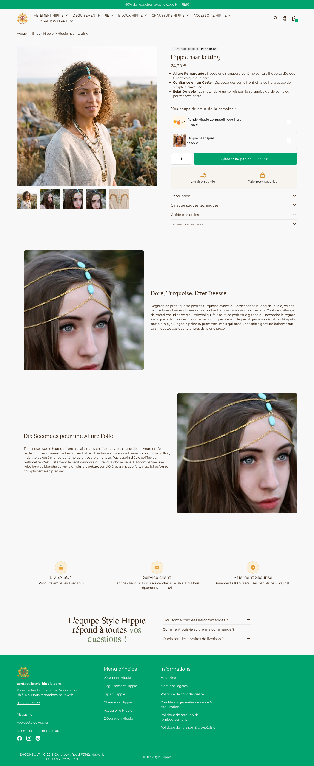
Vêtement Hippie (117, 678)
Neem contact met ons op (38, 731)
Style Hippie (162, 757)
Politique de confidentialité (182, 694)
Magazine (24, 714)
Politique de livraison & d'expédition (188, 727)
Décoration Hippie (118, 718)
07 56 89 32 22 (28, 703)
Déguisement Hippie (120, 686)
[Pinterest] (38, 738)
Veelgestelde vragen (33, 722)
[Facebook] (19, 738)
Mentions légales (174, 686)
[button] (27, 199)
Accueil (23, 33)
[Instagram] (28, 738)
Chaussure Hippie (118, 702)
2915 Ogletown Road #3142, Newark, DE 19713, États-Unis (75, 756)
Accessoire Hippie (118, 710)
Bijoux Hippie (43, 33)
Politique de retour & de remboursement (179, 717)
